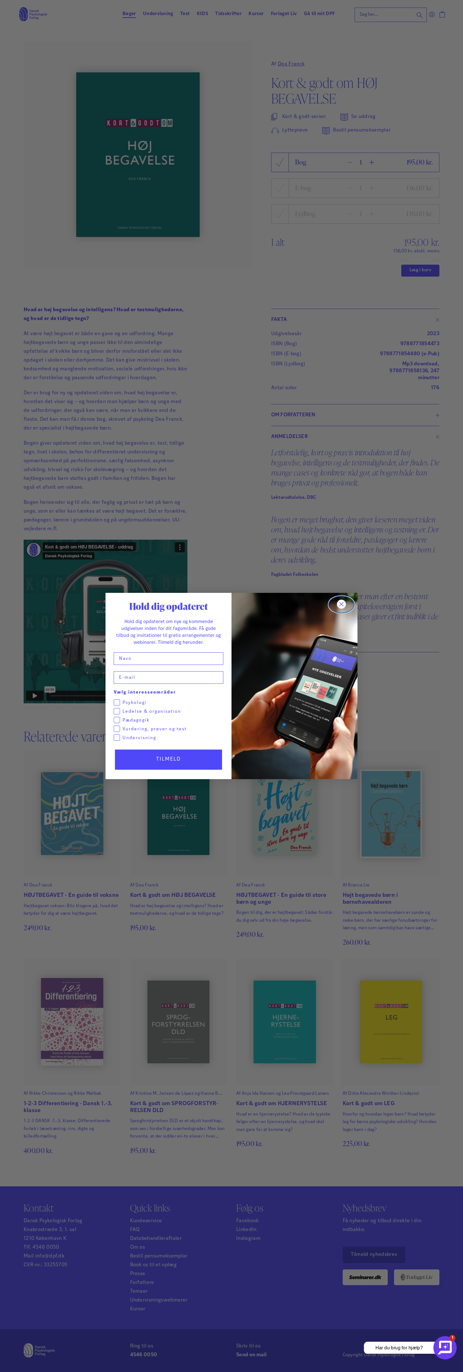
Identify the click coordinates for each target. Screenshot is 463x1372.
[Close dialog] (341, 604)
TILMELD (168, 759)
